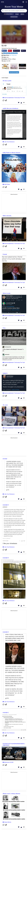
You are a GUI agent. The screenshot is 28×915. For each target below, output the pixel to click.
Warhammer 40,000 (8, 762)
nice (16, 53)
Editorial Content (14, 16)
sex (4, 53)
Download (17, 50)
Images (17, 14)
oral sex (8, 53)
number (12, 53)
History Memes (7, 822)
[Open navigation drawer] (26, 2)
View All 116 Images (14, 72)
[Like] (21, 103)
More (24, 50)
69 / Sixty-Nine (13, 55)
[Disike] (19, 103)
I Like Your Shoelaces (9, 141)
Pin (10, 50)
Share (4, 50)
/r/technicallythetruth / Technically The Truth (14, 97)
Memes (22, 14)
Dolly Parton (7, 184)
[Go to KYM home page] (2, 2)
